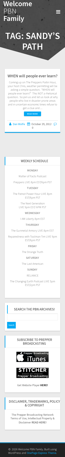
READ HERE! (39, 422)
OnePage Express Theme (41, 453)
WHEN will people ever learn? (32, 75)
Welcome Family (17, 11)
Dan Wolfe (19, 124)
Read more (32, 114)
